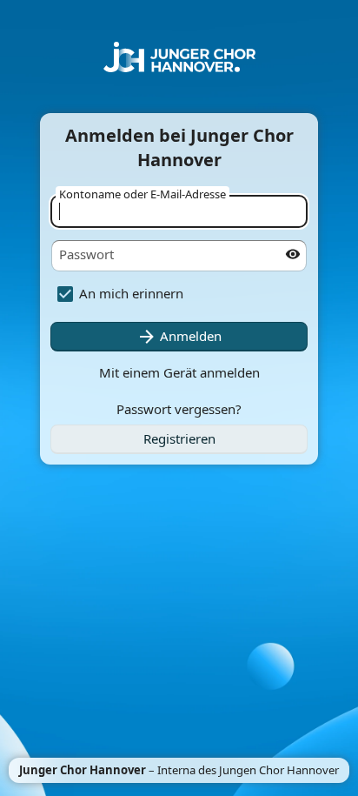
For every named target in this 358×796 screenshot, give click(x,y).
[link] (179, 439)
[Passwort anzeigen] (293, 254)
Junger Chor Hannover (82, 770)
